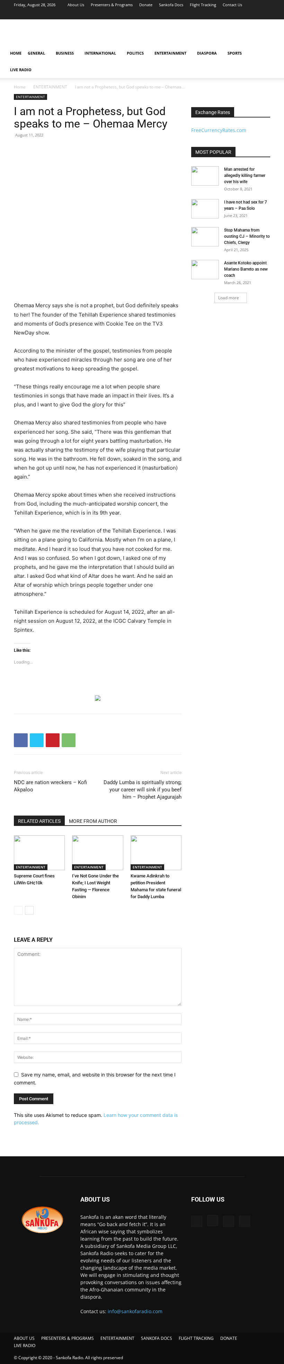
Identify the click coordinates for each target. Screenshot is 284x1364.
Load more (228, 298)
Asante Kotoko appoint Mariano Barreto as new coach (246, 269)
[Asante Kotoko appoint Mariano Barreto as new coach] (205, 269)
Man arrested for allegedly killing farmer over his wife (244, 175)
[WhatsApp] (69, 740)
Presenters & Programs (112, 4)
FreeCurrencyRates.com (218, 130)
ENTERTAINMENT (170, 53)
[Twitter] (253, 14)
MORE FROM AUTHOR (93, 821)
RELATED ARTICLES (39, 821)
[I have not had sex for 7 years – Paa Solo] (205, 208)
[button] (268, 53)
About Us (76, 4)
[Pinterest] (53, 740)
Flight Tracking (203, 4)
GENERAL (36, 53)
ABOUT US (24, 1338)
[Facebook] (230, 14)
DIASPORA (207, 53)
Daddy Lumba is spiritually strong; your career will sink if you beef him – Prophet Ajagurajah (142, 789)
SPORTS (235, 53)
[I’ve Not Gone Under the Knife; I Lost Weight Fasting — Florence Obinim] (97, 852)
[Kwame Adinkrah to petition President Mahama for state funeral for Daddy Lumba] (156, 852)
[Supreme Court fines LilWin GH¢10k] (39, 852)
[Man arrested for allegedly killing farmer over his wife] (205, 176)
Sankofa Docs (171, 4)
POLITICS (135, 53)
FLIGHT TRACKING (196, 1338)
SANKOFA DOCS (156, 1338)
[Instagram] (242, 14)
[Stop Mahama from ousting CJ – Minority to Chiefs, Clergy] (205, 236)
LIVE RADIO (21, 69)
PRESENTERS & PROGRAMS (67, 1338)
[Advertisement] (189, 34)
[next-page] (29, 910)
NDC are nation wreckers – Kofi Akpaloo (50, 786)
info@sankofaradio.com (135, 1311)
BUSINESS (65, 53)
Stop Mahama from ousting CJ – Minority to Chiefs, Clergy (247, 236)
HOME (15, 53)
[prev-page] (18, 910)
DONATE (228, 1338)
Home (20, 87)
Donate (145, 4)
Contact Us (232, 4)
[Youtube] (265, 14)
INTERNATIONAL (100, 53)
